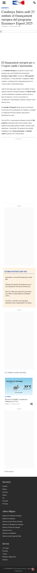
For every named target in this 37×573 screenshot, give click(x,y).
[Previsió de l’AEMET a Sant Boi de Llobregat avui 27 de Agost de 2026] (19, 386)
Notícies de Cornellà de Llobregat (11, 516)
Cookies (4, 554)
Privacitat (5, 551)
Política (4, 489)
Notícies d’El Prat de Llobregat (11, 527)
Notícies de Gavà (7, 530)
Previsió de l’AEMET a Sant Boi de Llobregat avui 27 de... (16, 400)
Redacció (5, 26)
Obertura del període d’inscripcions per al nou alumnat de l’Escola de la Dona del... (18, 285)
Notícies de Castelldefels (9, 533)
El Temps (8, 396)
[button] (34, 3)
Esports (5, 8)
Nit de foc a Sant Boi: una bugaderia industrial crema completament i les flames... (19, 302)
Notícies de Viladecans (8, 518)
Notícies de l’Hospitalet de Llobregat (12, 524)
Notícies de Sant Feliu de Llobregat (12, 521)
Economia (5, 501)
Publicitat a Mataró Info (9, 557)
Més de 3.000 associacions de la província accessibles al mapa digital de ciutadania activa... (18, 293)
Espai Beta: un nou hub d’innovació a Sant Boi (18, 278)
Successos (5, 492)
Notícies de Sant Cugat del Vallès (11, 536)
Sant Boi (4, 486)
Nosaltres (5, 560)
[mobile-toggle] (4, 2)
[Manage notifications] (32, 569)
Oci (3, 498)
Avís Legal (5, 548)
